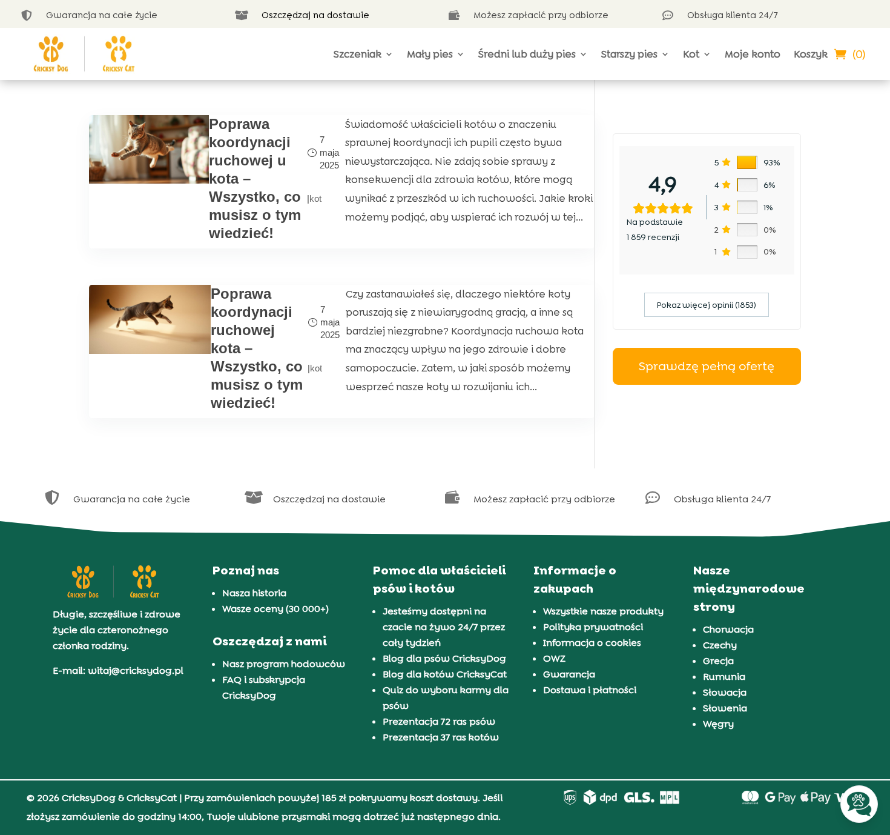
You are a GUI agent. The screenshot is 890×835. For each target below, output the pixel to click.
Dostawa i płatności (589, 690)
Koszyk (811, 54)
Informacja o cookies (592, 642)
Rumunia (724, 676)
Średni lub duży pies (527, 54)
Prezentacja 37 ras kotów (441, 737)
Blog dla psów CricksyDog (444, 658)
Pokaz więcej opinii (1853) (706, 304)
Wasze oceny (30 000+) (275, 608)
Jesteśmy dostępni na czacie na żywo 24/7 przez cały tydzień (444, 627)
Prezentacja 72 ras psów (439, 721)
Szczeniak (357, 54)
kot (315, 198)
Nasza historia (254, 593)
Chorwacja (728, 629)
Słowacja (725, 692)
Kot (691, 54)
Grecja (718, 660)
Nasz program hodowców (283, 663)
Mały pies (430, 54)
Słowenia (725, 708)
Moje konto (752, 54)
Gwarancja (569, 674)
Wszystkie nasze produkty (603, 611)
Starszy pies (629, 54)
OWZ (554, 658)
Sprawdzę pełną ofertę (706, 366)
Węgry (718, 723)
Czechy (720, 645)
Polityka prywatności (593, 626)
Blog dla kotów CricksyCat (445, 674)
